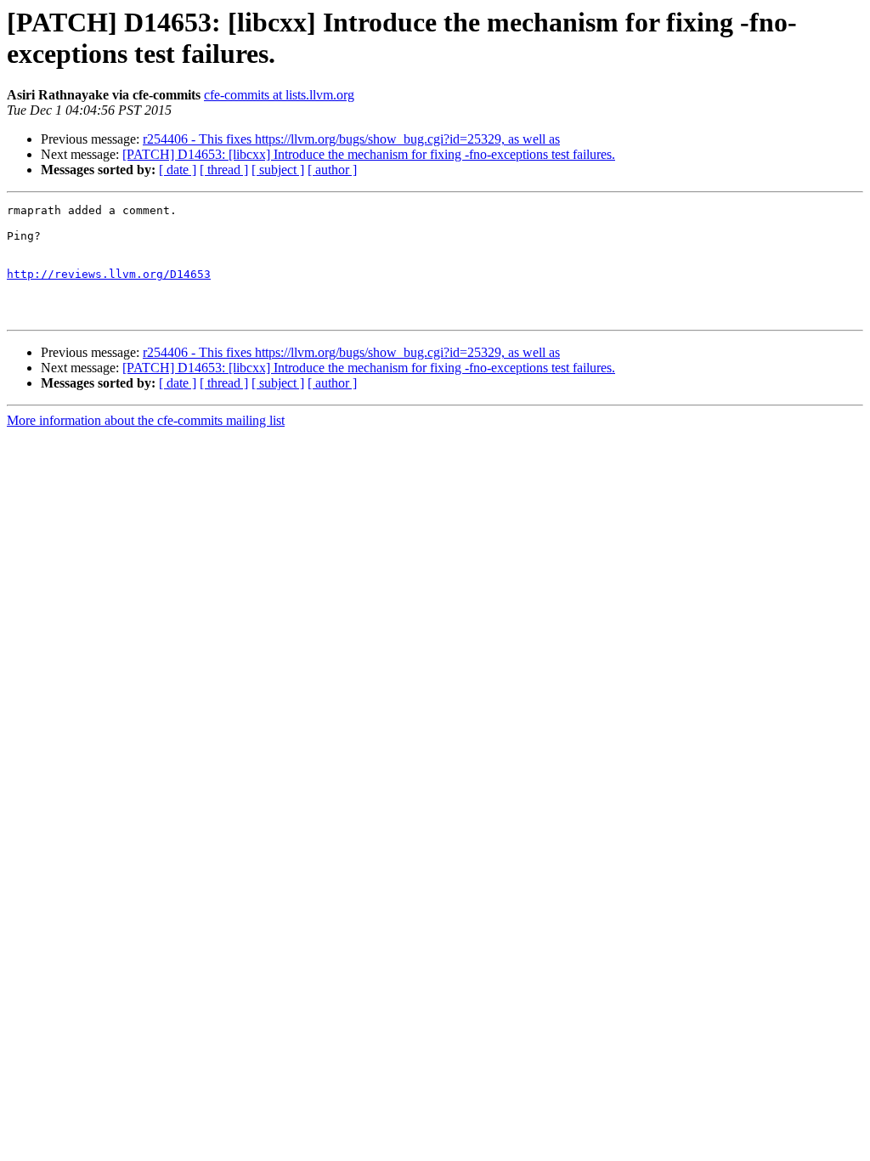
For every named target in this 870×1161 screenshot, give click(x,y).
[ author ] (332, 169)
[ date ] (177, 169)
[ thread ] (224, 169)
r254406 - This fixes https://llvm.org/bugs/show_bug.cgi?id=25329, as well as (351, 139)
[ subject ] (277, 169)
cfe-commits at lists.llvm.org (279, 95)
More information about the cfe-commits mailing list (146, 420)
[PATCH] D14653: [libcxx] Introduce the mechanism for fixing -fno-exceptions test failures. (368, 154)
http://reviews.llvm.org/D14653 (109, 274)
